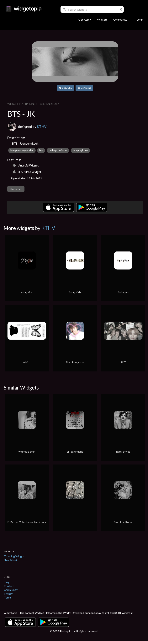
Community (120, 19)
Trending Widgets (15, 556)
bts (41, 150)
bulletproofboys (58, 150)
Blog (6, 582)
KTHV (41, 126)
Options (15, 189)
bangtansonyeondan (22, 150)
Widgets (102, 19)
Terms (8, 597)
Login (140, 19)
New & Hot (10, 560)
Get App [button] (83, 19)
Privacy (8, 593)
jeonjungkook (80, 150)
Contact (9, 586)
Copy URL (66, 87)
